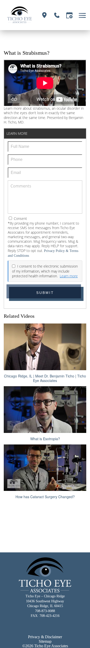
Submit (45, 293)
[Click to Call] (57, 15)
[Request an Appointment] (69, 15)
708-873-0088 (45, 611)
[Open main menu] (83, 15)
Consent (20, 218)
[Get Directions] (44, 15)
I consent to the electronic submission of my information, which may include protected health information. (45, 271)
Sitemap (45, 641)
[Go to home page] (19, 15)
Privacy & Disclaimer (45, 637)
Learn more (69, 276)
